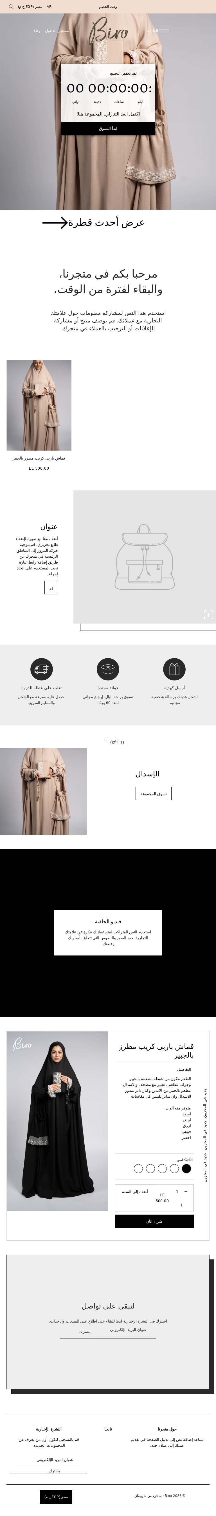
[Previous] (84, 1197)
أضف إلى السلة (135, 1191)
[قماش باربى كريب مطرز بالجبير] (38, 405)
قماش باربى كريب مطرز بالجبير (39, 458)
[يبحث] (11, 6)
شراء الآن (154, 1221)
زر (51, 587)
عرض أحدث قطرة (106, 223)
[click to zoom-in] (208, 614)
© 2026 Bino (175, 1496)
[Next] (98, 1197)
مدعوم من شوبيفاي (147, 1496)
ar (49, 6)
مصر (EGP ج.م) (30, 6)
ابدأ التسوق (108, 128)
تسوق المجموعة (153, 794)
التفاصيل (184, 1069)
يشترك (85, 1331)
